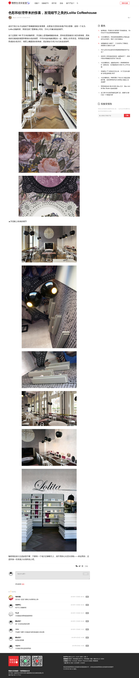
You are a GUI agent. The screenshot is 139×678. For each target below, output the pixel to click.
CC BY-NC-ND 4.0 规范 (69, 669)
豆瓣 (85, 656)
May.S (14, 17)
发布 (85, 574)
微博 (81, 656)
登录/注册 (125, 3)
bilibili (102, 659)
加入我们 (71, 663)
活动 (61, 3)
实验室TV (45, 3)
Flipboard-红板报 (87, 661)
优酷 (91, 659)
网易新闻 (95, 661)
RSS (70, 661)
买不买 (54, 3)
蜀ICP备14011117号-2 (14, 675)
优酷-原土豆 (96, 659)
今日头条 (74, 661)
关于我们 (10, 673)
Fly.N (17, 613)
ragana (17, 646)
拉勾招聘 (76, 663)
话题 (36, 3)
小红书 (77, 656)
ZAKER (80, 661)
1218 (17, 629)
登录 (22, 584)
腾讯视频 (86, 659)
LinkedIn (82, 663)
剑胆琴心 (18, 605)
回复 (87, 596)
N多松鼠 (18, 597)
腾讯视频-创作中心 (78, 659)
